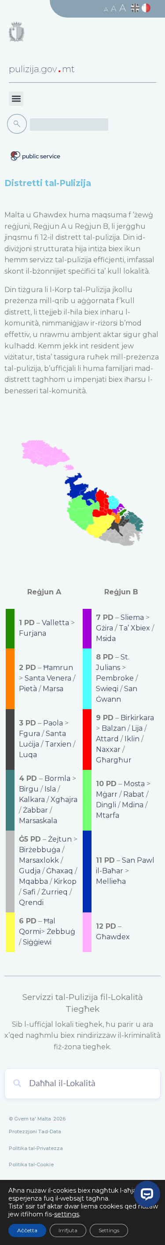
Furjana (32, 633)
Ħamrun (58, 667)
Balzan (114, 728)
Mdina (132, 805)
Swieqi (107, 689)
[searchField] (69, 124)
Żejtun (60, 839)
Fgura (29, 733)
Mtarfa (107, 815)
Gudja (29, 871)
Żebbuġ (61, 931)
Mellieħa (111, 881)
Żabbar (35, 810)
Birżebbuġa (39, 850)
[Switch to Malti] (147, 8)
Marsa (53, 689)
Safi (29, 892)
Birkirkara (137, 718)
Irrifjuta (68, 1230)
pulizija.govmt (42, 69)
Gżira (104, 628)
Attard (107, 739)
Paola (53, 723)
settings (66, 1214)
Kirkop (65, 881)
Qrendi (31, 902)
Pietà (28, 689)
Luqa (28, 755)
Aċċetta (27, 1230)
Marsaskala (38, 821)
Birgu (29, 789)
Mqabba (33, 881)
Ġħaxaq (59, 871)
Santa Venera (48, 678)
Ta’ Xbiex (134, 628)
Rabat (133, 794)
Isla (50, 789)
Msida (106, 638)
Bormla (57, 778)
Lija (137, 728)
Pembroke (115, 678)
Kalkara (32, 799)
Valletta (55, 623)
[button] (16, 99)
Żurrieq (54, 892)
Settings (109, 1230)
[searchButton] (18, 124)
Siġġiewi (37, 942)
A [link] (106, 9)
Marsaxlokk (39, 860)
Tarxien (58, 744)
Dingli (106, 805)
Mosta (134, 784)
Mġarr (106, 794)
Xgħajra (64, 799)
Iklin (132, 739)
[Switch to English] (136, 8)
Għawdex (113, 937)
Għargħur (114, 760)
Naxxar (108, 749)
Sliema (132, 617)
